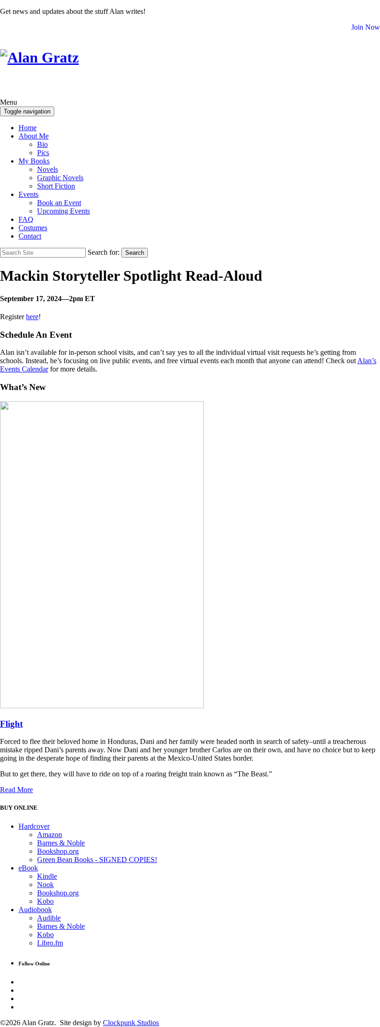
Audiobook (35, 910)
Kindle (47, 876)
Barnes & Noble (61, 843)
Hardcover (34, 826)
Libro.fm (50, 943)
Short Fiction (56, 186)
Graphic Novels (60, 178)
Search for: (104, 252)
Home (28, 128)
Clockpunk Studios (131, 1023)
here (32, 317)
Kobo (45, 901)
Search (134, 252)
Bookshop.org (58, 851)
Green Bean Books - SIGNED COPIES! (97, 859)
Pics (43, 153)
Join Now (365, 27)
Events (28, 194)
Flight (11, 724)
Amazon (49, 834)
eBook (28, 868)
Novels (47, 169)
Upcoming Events (63, 211)
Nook (45, 884)
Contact (30, 236)
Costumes (33, 228)
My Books (34, 161)
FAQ (26, 219)
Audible (49, 918)
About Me (34, 136)
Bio (42, 144)
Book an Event (59, 203)
